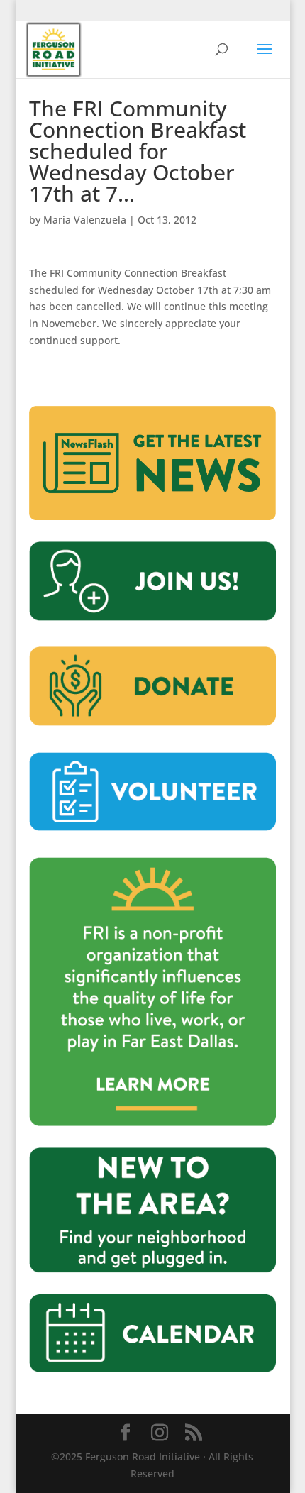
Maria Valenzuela (84, 219)
